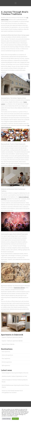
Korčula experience (7, 362)
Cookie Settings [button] (6, 418)
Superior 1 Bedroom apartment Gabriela (12, 340)
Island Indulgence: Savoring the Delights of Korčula (15, 372)
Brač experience (6, 351)
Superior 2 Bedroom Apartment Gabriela (12, 337)
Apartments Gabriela (19, 287)
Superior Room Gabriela (8, 344)
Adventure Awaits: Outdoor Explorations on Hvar (14, 376)
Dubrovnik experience (7, 355)
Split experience (6, 365)
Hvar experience (6, 358)
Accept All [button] (15, 418)
